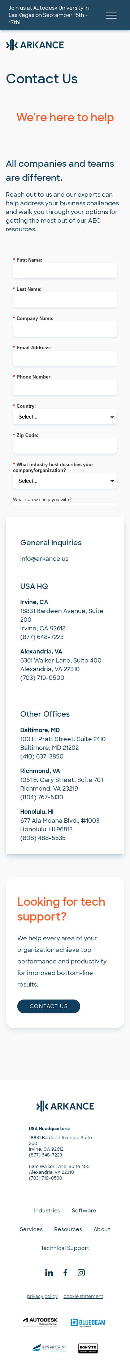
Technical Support (65, 1248)
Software (84, 1210)
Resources (68, 1229)
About (102, 1229)
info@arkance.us (44, 559)
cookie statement (83, 1296)
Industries (47, 1210)
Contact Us (49, 1006)
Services (31, 1229)
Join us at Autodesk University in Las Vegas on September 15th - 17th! (49, 15)
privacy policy (42, 1296)
